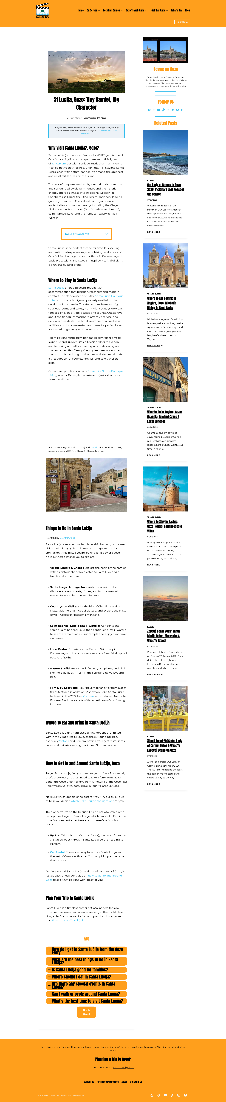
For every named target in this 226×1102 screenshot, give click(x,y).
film (55, 1047)
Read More (155, 232)
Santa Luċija (56, 287)
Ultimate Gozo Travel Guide (68, 920)
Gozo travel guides (123, 1067)
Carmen (88, 696)
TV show (66, 1047)
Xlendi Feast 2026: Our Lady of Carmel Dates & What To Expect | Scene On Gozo (164, 746)
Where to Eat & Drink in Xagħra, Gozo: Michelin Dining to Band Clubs (161, 303)
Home (81, 10)
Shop (187, 10)
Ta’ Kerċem (59, 163)
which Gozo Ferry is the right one (92, 801)
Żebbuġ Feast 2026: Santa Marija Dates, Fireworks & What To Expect (163, 636)
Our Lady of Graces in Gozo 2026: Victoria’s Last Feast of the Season (165, 189)
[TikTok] (172, 1095)
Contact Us (89, 1081)
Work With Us (136, 1081)
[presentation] (165, 152)
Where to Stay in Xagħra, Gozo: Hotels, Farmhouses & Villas (164, 526)
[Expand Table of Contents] (106, 234)
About (124, 1081)
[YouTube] (165, 1095)
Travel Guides (154, 294)
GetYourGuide (67, 538)
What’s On (176, 10)
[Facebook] (152, 1095)
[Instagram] (179, 1095)
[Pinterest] (185, 1095)
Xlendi (93, 447)
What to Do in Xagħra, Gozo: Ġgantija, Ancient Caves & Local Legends (164, 417)
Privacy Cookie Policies (108, 1081)
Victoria (64, 741)
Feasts (150, 180)
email (171, 1047)
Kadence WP (79, 1095)
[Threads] (159, 1095)
